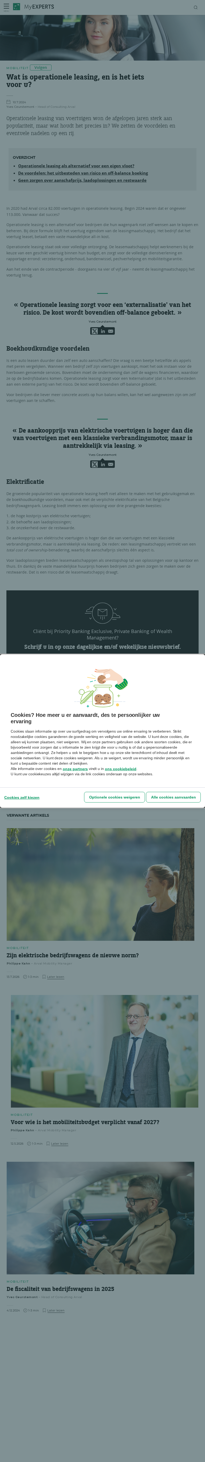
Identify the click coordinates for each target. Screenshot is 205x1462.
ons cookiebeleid (120, 769)
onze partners (75, 769)
